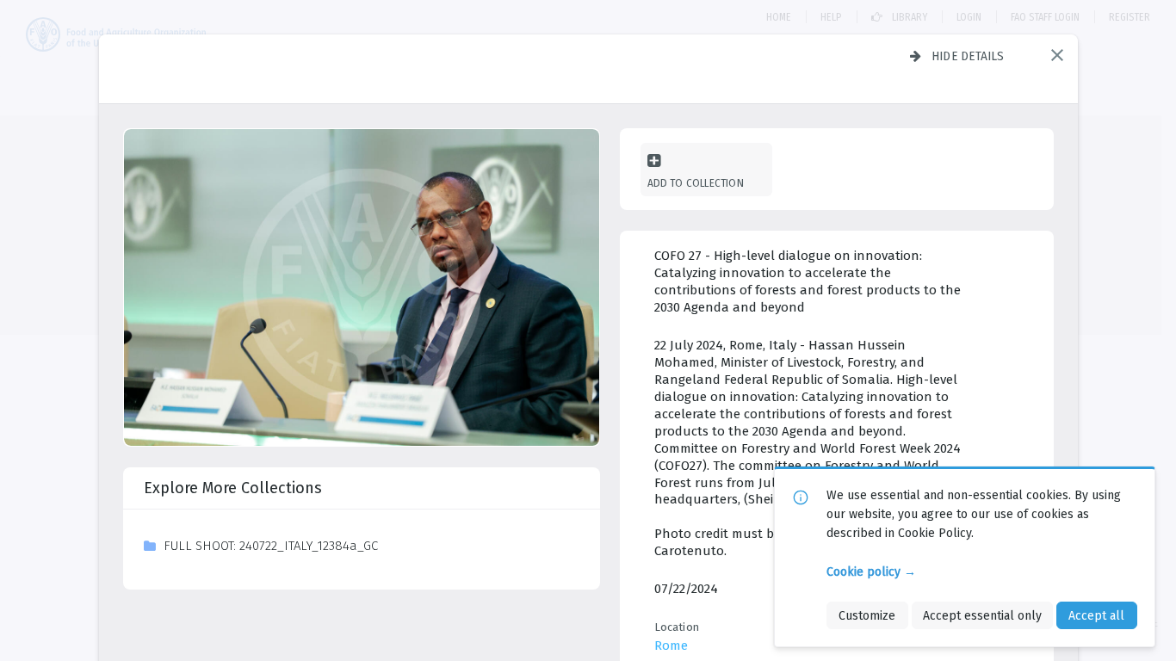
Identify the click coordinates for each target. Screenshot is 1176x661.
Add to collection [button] (695, 182)
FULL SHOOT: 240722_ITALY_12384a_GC (271, 545)
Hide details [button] (968, 56)
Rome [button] (671, 645)
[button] (1057, 55)
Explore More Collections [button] (233, 488)
